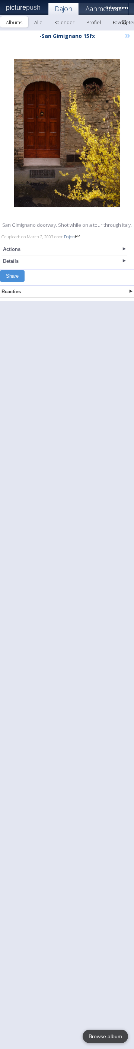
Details (11, 261)
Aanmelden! (104, 8)
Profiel (93, 22)
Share (12, 276)
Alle (38, 22)
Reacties (11, 291)
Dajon (63, 8)
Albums (14, 22)
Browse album (105, 1036)
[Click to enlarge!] (67, 133)
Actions (11, 249)
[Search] (124, 22)
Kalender (64, 22)
